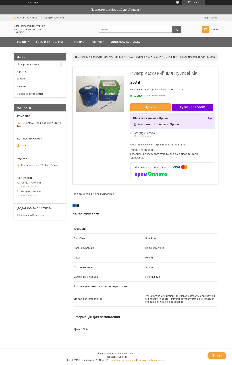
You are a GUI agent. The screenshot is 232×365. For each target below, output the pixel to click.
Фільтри (172, 56)
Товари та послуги (49, 42)
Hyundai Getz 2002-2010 (150, 56)
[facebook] (74, 206)
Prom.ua (133, 353)
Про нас (78, 42)
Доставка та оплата (125, 42)
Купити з (186, 107)
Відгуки (21, 79)
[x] (77, 206)
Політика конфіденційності (151, 360)
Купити (150, 107)
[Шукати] (176, 29)
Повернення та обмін (30, 93)
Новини (21, 86)
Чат (219, 355)
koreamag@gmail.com (33, 215)
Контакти (97, 42)
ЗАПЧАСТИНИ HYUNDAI (119, 56)
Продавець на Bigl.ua (116, 357)
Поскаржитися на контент (123, 360)
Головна (23, 42)
